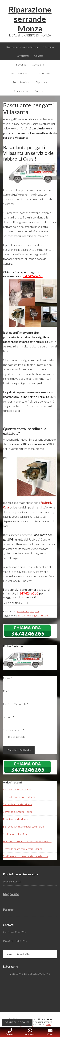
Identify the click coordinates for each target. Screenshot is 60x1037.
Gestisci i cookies (17, 1022)
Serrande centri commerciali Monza (22, 848)
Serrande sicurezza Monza (17, 811)
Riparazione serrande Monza (30, 19)
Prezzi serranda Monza (15, 819)
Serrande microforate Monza (19, 796)
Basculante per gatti (28, 611)
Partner (8, 909)
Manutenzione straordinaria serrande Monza (27, 841)
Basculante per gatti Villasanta (33, 615)
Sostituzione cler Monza (16, 833)
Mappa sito (11, 894)
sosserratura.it (12, 881)
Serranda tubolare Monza (17, 789)
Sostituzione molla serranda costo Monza (25, 856)
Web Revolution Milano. (35, 1025)
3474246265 (33, 276)
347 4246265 (17, 932)
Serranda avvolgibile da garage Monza (23, 826)
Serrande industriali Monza (17, 804)
